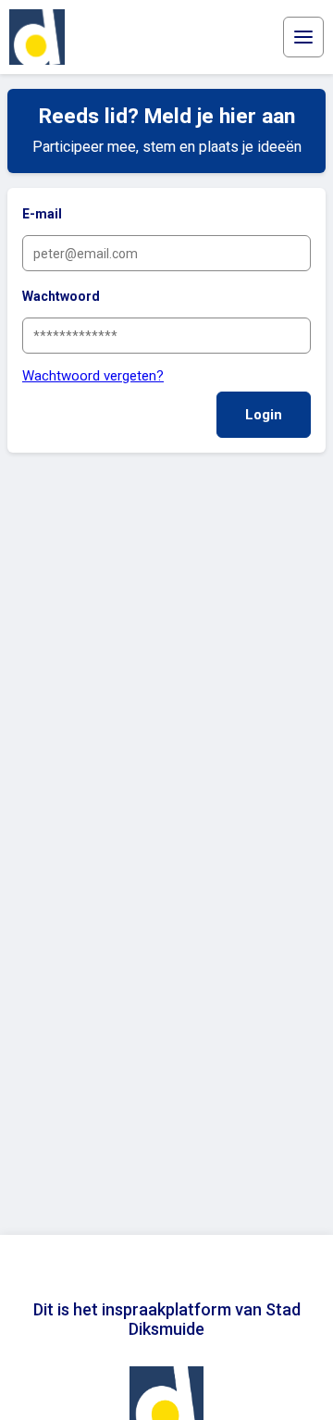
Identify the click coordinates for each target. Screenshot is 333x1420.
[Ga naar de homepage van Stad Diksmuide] (37, 37)
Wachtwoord (61, 296)
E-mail (42, 213)
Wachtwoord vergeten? (93, 375)
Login (263, 414)
